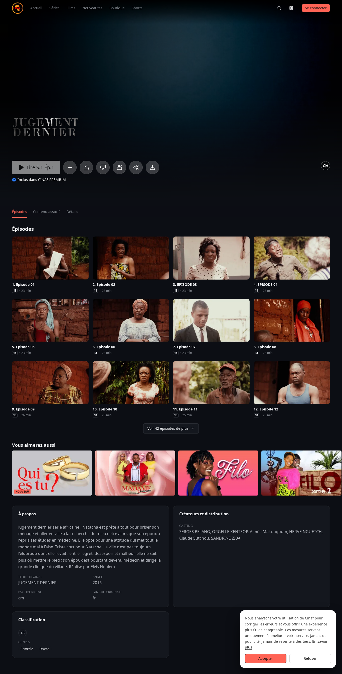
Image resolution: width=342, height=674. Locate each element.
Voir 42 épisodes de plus (168, 428)
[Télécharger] (152, 167)
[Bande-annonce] (119, 167)
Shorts (137, 8)
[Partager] (136, 167)
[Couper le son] (325, 165)
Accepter (265, 658)
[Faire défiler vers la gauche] (4, 474)
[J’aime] (86, 167)
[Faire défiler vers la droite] (337, 474)
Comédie (27, 649)
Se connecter (316, 8)
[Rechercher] (279, 8)
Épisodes (19, 211)
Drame (44, 649)
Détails (72, 211)
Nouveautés (92, 8)
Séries (54, 8)
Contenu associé (47, 211)
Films (71, 8)
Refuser (310, 658)
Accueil (36, 8)
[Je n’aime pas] (103, 167)
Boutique (117, 8)
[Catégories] (291, 8)
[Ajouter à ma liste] (70, 167)
